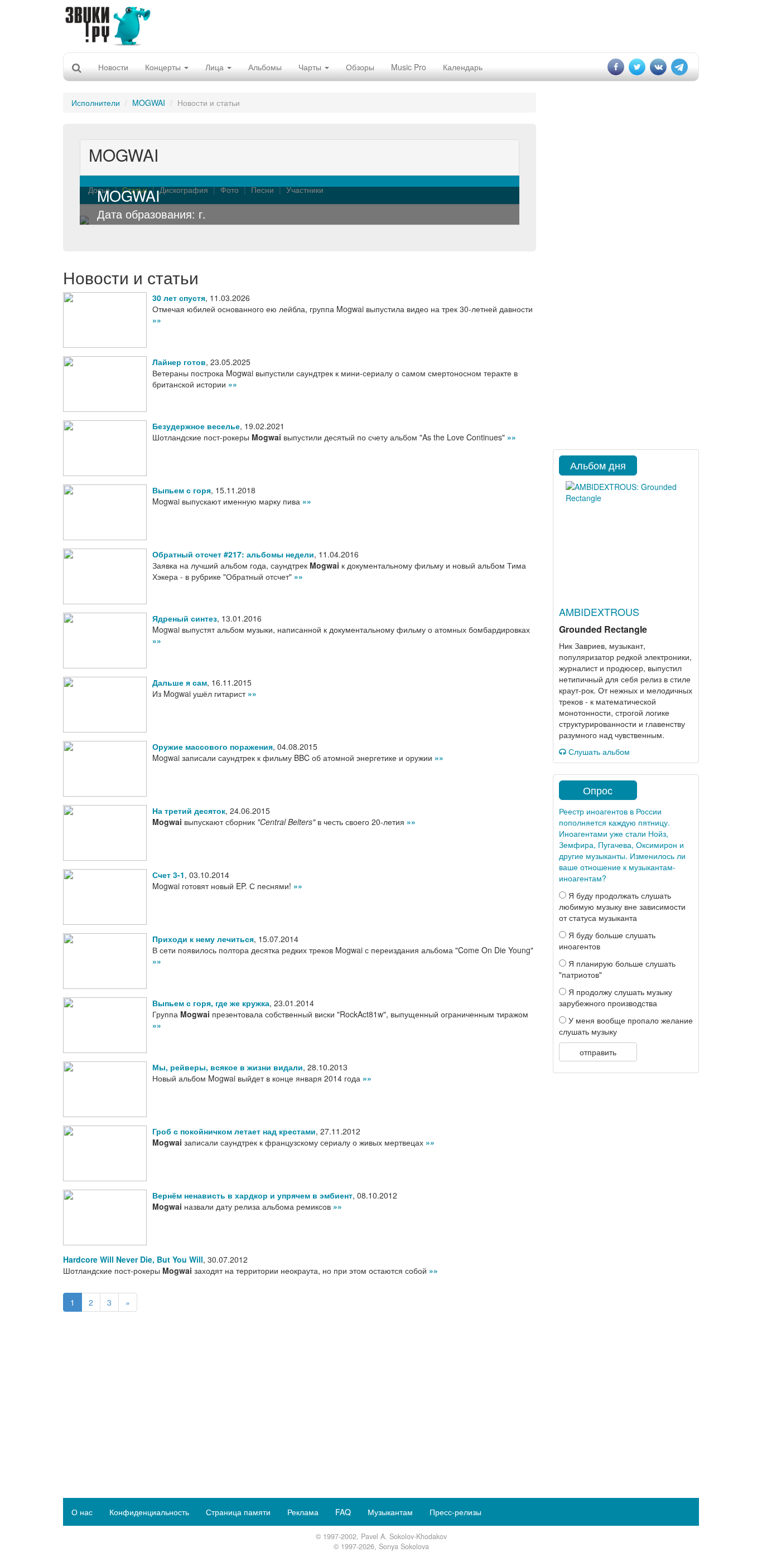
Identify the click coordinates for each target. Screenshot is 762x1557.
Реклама (303, 1511)
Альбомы (265, 66)
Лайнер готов (179, 361)
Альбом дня (598, 465)
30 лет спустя (178, 297)
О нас (82, 1511)
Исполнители (95, 102)
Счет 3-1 (168, 874)
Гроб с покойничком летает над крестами (234, 1131)
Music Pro (408, 66)
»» (156, 320)
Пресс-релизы (455, 1511)
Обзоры (360, 66)
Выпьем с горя (181, 490)
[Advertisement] (381, 25)
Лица (215, 66)
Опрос (598, 790)
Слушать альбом (598, 751)
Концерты (164, 66)
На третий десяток (188, 810)
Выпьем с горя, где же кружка (210, 1002)
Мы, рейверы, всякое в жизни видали (227, 1067)
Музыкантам (390, 1511)
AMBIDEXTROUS (599, 611)
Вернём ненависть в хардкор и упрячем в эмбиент (252, 1195)
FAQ (343, 1511)
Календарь (463, 66)
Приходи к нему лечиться (203, 938)
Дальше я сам (179, 682)
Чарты (311, 66)
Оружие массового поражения (212, 746)
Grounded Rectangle (603, 629)
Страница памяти (238, 1511)
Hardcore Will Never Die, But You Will (133, 1259)
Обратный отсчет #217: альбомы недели (233, 554)
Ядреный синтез (184, 618)
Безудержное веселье (196, 425)
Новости (113, 66)
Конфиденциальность (149, 1511)
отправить (598, 1052)
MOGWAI (148, 102)
